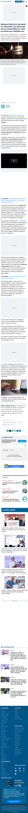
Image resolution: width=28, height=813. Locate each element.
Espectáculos (4, 740)
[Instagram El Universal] (20, 771)
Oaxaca (16, 712)
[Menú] (26, 1)
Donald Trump (4, 726)
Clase (2, 763)
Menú (2, 752)
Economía (3, 736)
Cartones (3, 735)
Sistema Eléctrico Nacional (9, 422)
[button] (18, 2)
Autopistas (3, 757)
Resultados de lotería (18, 753)
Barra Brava (5, 497)
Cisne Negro (4, 776)
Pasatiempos (18, 749)
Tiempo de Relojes (5, 774)
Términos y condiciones (11, 803)
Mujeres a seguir (5, 713)
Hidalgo (16, 715)
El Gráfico (17, 740)
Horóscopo (17, 751)
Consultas (3, 759)
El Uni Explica (4, 719)
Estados (3, 729)
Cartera (3, 102)
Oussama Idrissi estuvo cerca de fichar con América (11, 500)
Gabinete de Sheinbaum (4, 721)
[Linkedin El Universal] (15, 773)
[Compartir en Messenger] (15, 431)
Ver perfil (8, 107)
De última (3, 754)
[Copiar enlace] (17, 431)
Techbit (3, 750)
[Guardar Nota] (20, 431)
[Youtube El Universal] (16, 771)
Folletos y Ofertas (19, 729)
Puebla (16, 713)
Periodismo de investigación (4, 716)
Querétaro (17, 717)
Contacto (20, 803)
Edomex (17, 710)
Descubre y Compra (19, 728)
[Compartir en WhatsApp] (13, 431)
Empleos (17, 733)
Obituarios (17, 735)
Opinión (5, 477)
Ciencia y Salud (5, 747)
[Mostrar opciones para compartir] (27, 6)
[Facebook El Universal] (19, 768)
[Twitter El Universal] (23, 768)
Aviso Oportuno (18, 731)
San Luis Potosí (18, 719)
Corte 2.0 (3, 712)
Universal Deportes (5, 738)
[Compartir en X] (10, 431)
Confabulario (4, 743)
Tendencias (4, 745)
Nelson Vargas (6, 489)
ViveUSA (17, 745)
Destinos (3, 756)
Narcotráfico (4, 731)
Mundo (2, 724)
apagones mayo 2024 (8, 424)
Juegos (16, 747)
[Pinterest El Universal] (23, 771)
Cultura (3, 742)
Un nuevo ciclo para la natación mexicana (10, 491)
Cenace (20, 422)
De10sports (17, 742)
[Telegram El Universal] (15, 768)
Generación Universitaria (18, 737)
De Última (3, 768)
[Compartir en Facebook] (8, 431)
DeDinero (17, 744)
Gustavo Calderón (7, 480)
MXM (2, 749)
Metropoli (3, 727)
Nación (2, 710)
